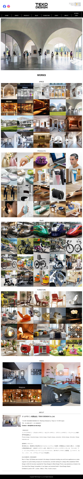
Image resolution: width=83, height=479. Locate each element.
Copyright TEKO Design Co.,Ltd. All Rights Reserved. (41, 476)
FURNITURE (46, 15)
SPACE (16, 15)
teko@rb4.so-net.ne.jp (34, 425)
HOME (6, 15)
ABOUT (66, 15)
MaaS (36, 15)
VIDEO (56, 15)
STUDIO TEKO (76, 14)
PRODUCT (26, 15)
